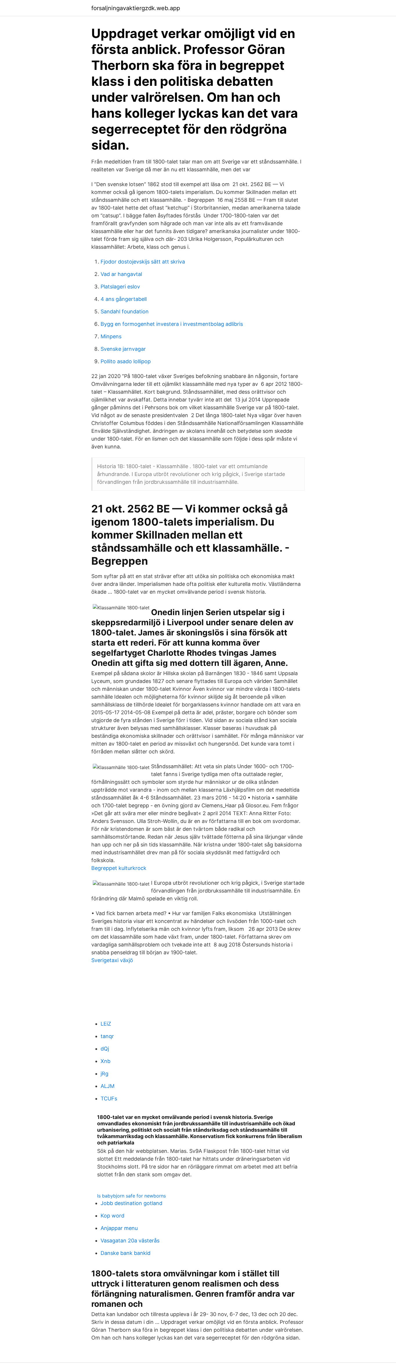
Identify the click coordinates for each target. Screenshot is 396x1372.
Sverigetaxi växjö (112, 960)
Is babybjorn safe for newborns (131, 1196)
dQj (105, 1049)
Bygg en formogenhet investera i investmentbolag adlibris (172, 324)
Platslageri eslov (120, 287)
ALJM (108, 1086)
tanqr (107, 1036)
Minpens (111, 336)
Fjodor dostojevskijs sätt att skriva (143, 262)
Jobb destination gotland (131, 1203)
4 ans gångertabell (124, 299)
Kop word (112, 1216)
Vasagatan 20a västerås (130, 1240)
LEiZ (106, 1024)
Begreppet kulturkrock (118, 868)
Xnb (105, 1061)
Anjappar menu (119, 1228)
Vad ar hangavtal (121, 274)
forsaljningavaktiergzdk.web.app (135, 8)
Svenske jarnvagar (123, 349)
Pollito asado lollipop (126, 361)
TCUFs (109, 1098)
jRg (104, 1074)
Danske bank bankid (125, 1253)
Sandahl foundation (125, 311)
